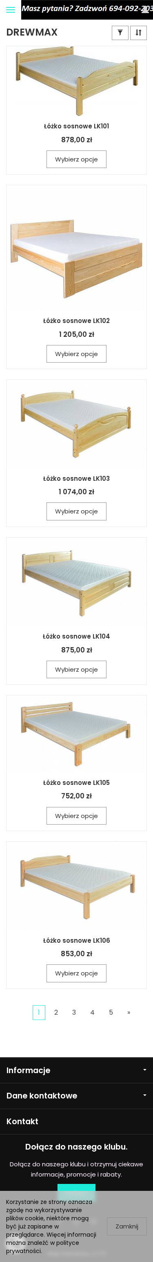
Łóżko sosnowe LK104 (76, 636)
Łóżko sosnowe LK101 (76, 126)
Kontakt (22, 1121)
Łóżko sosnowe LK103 (76, 478)
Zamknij (126, 1226)
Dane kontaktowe (42, 1095)
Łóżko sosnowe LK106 (76, 940)
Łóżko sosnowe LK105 (76, 782)
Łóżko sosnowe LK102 (76, 320)
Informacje (28, 1070)
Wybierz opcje (76, 159)
